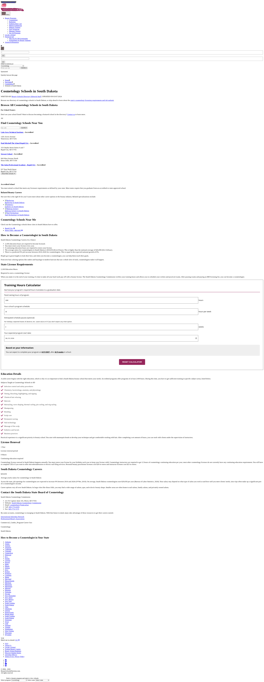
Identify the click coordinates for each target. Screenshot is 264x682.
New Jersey (9, 598)
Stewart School (7, 154)
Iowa (6, 570)
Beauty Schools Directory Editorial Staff (26, 97)
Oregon (7, 611)
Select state (31, 680)
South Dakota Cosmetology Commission (26, 503)
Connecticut (9, 553)
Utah (6, 623)
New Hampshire (10, 596)
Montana (8, 590)
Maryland (8, 579)
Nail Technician (14, 29)
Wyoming (8, 635)
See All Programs (14, 33)
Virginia (7, 627)
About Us (8, 645)
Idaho (7, 564)
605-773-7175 (14, 509)
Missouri (8, 588)
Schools (8, 173)
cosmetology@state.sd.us (19, 505)
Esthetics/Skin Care (15, 24)
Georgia (7, 560)
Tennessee (8, 620)
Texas (7, 622)
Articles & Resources (12, 42)
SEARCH (24, 68)
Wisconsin (8, 633)
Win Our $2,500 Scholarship (18, 38)
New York (8, 601)
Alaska (7, 544)
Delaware (8, 555)
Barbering (12, 22)
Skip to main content (8, 2)
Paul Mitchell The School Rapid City (15, 143)
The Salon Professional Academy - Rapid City (18, 165)
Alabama (8, 542)
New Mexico (9, 599)
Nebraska (8, 592)
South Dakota (9, 618)
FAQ (6, 643)
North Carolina (10, 603)
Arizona (7, 546)
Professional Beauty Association (12, 519)
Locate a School (10, 35)
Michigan (8, 583)
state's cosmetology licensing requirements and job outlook (92, 100)
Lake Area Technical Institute (12, 132)
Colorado (8, 551)
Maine (7, 577)
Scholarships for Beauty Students (20, 40)
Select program (6, 680)
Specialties (8, 82)
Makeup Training (14, 27)
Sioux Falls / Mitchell (13, 230)
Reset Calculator (132, 362)
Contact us (71, 114)
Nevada (7, 594)
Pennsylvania (9, 612)
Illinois (7, 566)
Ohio (6, 607)
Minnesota (8, 585)
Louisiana (8, 575)
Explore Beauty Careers (13, 649)
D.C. (6, 557)
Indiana (7, 568)
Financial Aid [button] (9, 37)
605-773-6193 (14, 507)
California (8, 549)
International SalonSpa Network (12, 517)
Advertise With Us (11, 655)
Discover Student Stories (13, 653)
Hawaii (7, 562)
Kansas (7, 572)
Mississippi (8, 586)
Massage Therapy (15, 31)
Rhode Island (9, 614)
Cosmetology (13, 20)
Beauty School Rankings (13, 651)
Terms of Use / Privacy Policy (14, 656)
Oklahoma (8, 609)
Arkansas (8, 547)
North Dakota (9, 605)
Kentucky (8, 573)
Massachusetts (9, 581)
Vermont (8, 625)
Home (7, 80)
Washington (9, 629)
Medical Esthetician (15, 25)
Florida (7, 559)
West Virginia (9, 631)
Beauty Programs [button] (10, 18)
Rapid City (9, 228)
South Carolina (10, 616)
